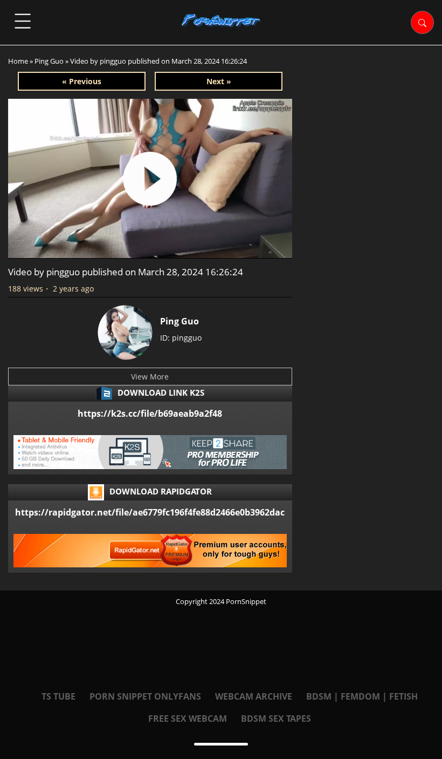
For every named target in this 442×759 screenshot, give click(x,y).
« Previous (81, 81)
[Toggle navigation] (22, 21)
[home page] (221, 20)
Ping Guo (49, 61)
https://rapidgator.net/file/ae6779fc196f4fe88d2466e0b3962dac (150, 512)
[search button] (422, 22)
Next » (218, 81)
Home (18, 61)
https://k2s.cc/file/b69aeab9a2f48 (150, 413)
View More (150, 376)
